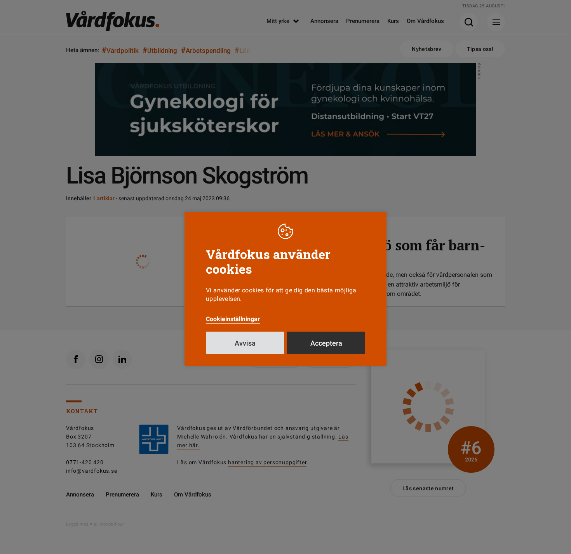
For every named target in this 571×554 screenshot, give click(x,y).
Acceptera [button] (326, 343)
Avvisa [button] (245, 343)
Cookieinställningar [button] (233, 319)
